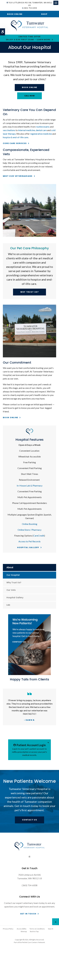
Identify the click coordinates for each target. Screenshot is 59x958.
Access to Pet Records (29, 541)
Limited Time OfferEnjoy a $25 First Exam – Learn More (28, 38)
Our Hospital (13, 575)
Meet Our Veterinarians (18, 176)
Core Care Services (15, 143)
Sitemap (24, 931)
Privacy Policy (8, 929)
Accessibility (21, 929)
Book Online (14, 14)
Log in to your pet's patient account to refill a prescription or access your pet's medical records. (29, 749)
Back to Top (34, 931)
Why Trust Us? (29, 292)
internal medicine (26, 130)
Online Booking (29, 524)
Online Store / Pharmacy (29, 529)
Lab (8, 604)
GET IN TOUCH (28, 913)
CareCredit (38, 535)
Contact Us (29, 819)
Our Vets (11, 590)
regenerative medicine (41, 133)
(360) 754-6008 (30, 8)
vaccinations (9, 130)
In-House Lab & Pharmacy (29, 485)
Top (55, 921)
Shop (44, 14)
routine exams (43, 126)
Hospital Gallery (28, 547)
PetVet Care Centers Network (33, 942)
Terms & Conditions (37, 929)
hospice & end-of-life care (15, 137)
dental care (41, 130)
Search (50, 929)
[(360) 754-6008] (29, 95)
